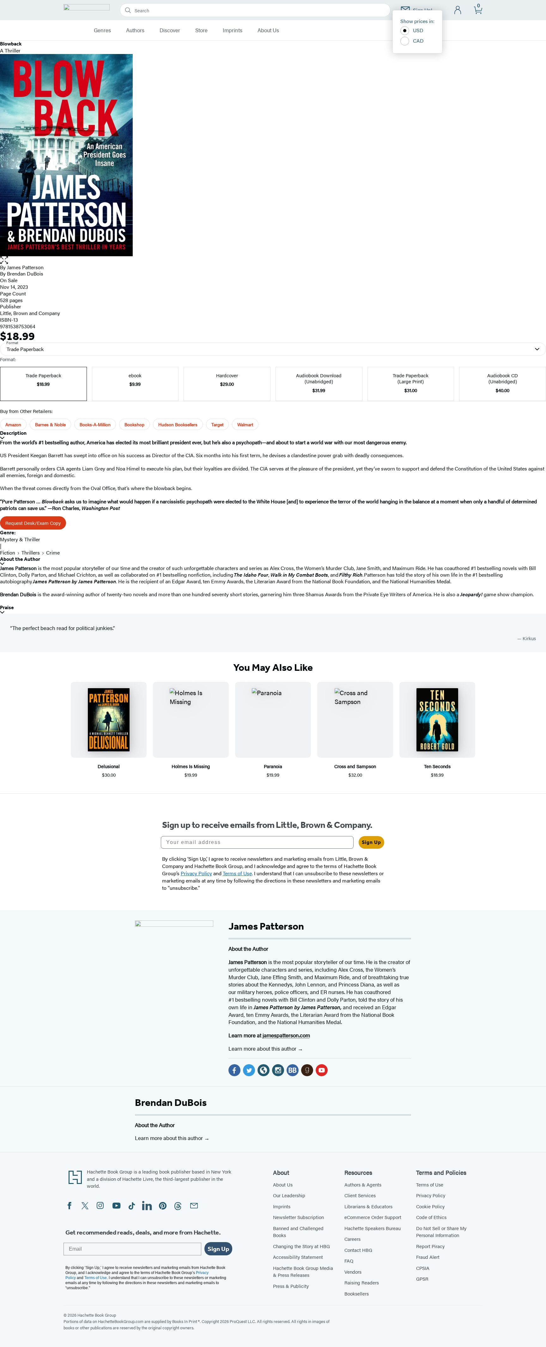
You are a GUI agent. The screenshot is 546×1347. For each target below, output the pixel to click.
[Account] (458, 10)
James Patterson (25, 267)
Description (13, 433)
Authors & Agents (362, 1184)
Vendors (352, 1271)
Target (217, 424)
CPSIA (422, 1268)
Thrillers (30, 552)
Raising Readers (361, 1282)
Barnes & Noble (50, 424)
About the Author (20, 559)
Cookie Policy (430, 1206)
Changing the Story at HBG (301, 1246)
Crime (53, 552)
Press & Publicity (291, 1286)
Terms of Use (429, 1184)
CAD (418, 40)
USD (418, 30)
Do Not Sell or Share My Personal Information (441, 1232)
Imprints (232, 30)
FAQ (348, 1260)
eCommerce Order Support (372, 1217)
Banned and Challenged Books (298, 1232)
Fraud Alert (428, 1256)
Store (201, 30)
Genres (102, 30)
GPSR (422, 1278)
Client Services (360, 1195)
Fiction (7, 552)
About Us (268, 30)
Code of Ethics (431, 1217)
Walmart (245, 424)
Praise (7, 607)
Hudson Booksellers (177, 424)
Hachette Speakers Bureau (372, 1228)
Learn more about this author (263, 1048)
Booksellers (356, 1293)
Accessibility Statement (298, 1256)
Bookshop (134, 424)
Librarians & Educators (368, 1206)
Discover (170, 30)
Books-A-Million (95, 424)
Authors (135, 30)
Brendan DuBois (171, 1102)
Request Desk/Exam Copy (33, 522)
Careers (352, 1238)
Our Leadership (289, 1195)
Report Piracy (430, 1246)
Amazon (13, 424)
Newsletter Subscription (298, 1217)
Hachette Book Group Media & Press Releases (303, 1271)
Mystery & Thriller (20, 539)
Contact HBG (358, 1250)
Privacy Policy (430, 1195)
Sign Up (371, 842)
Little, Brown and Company (30, 313)
